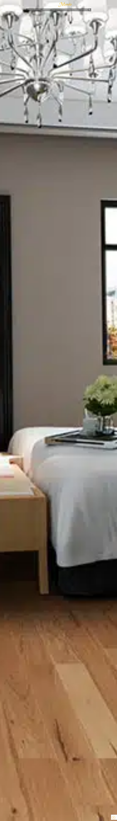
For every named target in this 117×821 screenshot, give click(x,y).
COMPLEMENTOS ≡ (57, 9)
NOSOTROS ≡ (69, 9)
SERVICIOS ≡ (46, 9)
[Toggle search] (89, 9)
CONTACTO (84, 9)
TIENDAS (76, 9)
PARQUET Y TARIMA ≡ (34, 9)
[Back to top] (113, 817)
